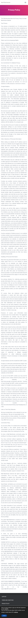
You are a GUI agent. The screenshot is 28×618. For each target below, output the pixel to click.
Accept (4, 615)
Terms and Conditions (7, 600)
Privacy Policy (5, 603)
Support (4, 596)
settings (16, 612)
